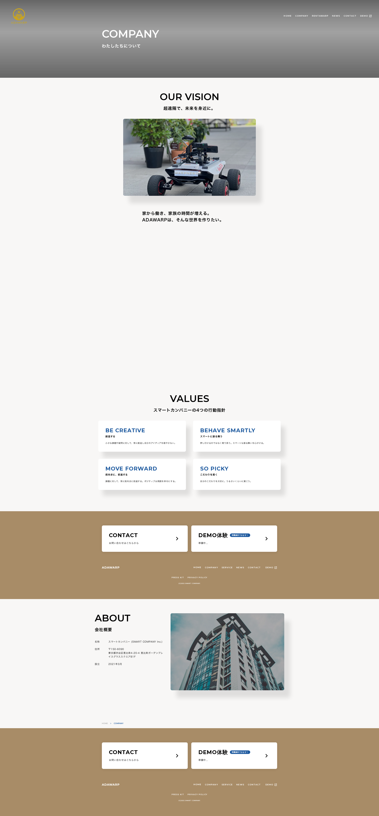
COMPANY (301, 16)
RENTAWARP (320, 16)
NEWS (336, 16)
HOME (288, 16)
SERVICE (227, 567)
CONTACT (350, 16)
